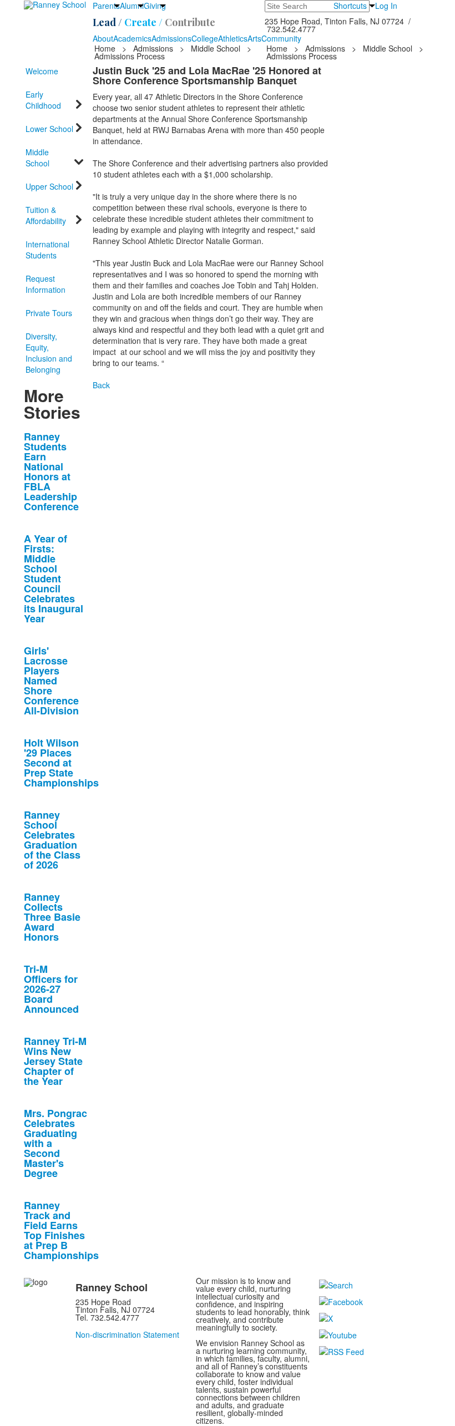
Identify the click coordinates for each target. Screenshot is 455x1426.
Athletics (232, 38)
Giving (155, 5)
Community (281, 38)
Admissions (171, 38)
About (103, 38)
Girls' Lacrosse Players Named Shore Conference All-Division (51, 680)
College (204, 38)
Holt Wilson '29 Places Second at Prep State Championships (61, 762)
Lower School (49, 128)
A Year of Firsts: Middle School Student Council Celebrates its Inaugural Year (53, 578)
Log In (386, 5)
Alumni (132, 5)
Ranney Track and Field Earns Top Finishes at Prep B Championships (61, 1230)
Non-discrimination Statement (127, 1334)
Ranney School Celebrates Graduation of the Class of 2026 (52, 840)
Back (101, 384)
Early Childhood (43, 100)
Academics (132, 38)
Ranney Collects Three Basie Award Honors (52, 917)
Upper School (49, 186)
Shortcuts (350, 5)
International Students (47, 249)
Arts (254, 38)
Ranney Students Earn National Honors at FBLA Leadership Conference (51, 471)
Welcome (42, 71)
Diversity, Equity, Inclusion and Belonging (49, 353)
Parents (106, 5)
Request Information (45, 284)
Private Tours (49, 312)
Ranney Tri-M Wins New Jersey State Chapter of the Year (55, 1061)
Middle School (215, 48)
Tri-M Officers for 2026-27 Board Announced (51, 989)
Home (106, 48)
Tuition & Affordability (46, 215)
